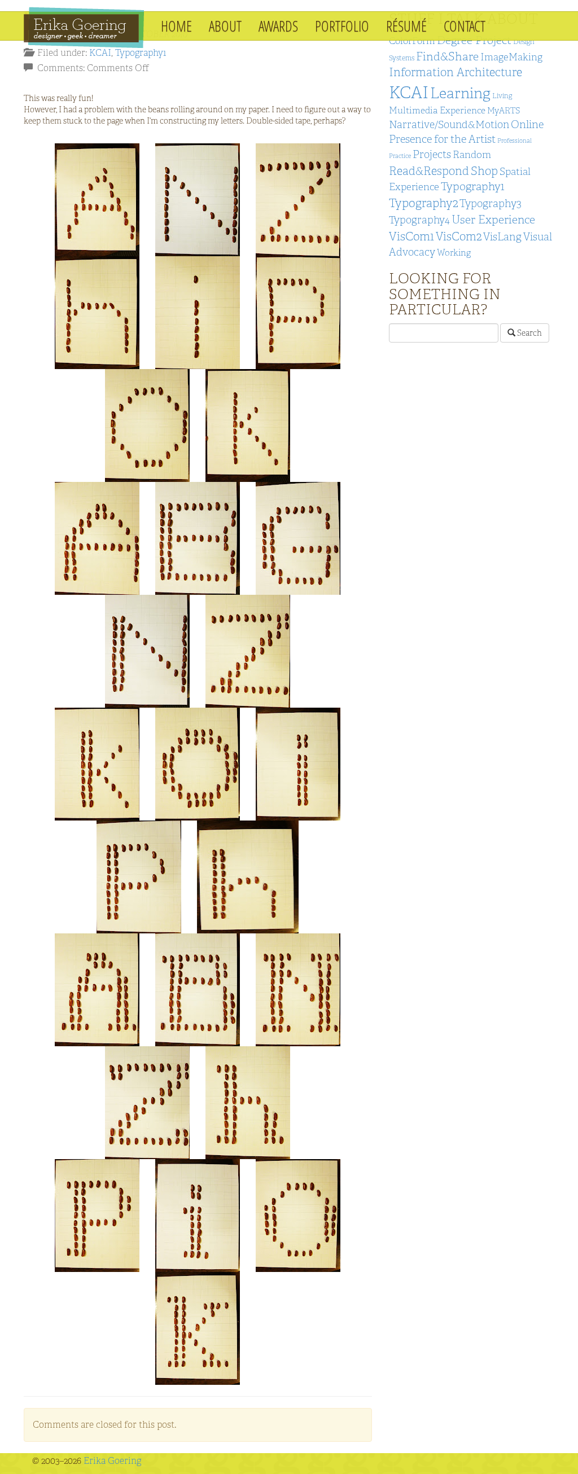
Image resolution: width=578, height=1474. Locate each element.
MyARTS (503, 110)
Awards (278, 26)
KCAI (100, 53)
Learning (460, 93)
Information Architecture (455, 72)
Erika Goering (112, 1461)
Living (502, 95)
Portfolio (342, 26)
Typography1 (140, 53)
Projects (432, 154)
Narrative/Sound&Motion (449, 124)
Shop (484, 170)
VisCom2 (458, 236)
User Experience (493, 219)
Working (454, 252)
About (225, 26)
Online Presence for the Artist (466, 132)
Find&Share (447, 56)
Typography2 (423, 202)
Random (472, 154)
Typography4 (419, 220)
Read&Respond (429, 171)
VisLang (502, 237)
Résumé (406, 26)
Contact (464, 26)
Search (528, 333)
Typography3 (490, 203)
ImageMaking (511, 57)
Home (176, 26)
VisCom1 (411, 236)
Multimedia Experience (437, 110)
